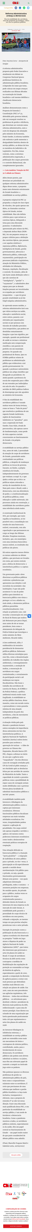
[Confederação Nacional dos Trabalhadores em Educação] (16, 4)
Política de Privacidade (18, 1219)
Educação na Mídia (16, 1155)
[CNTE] (16, 1187)
